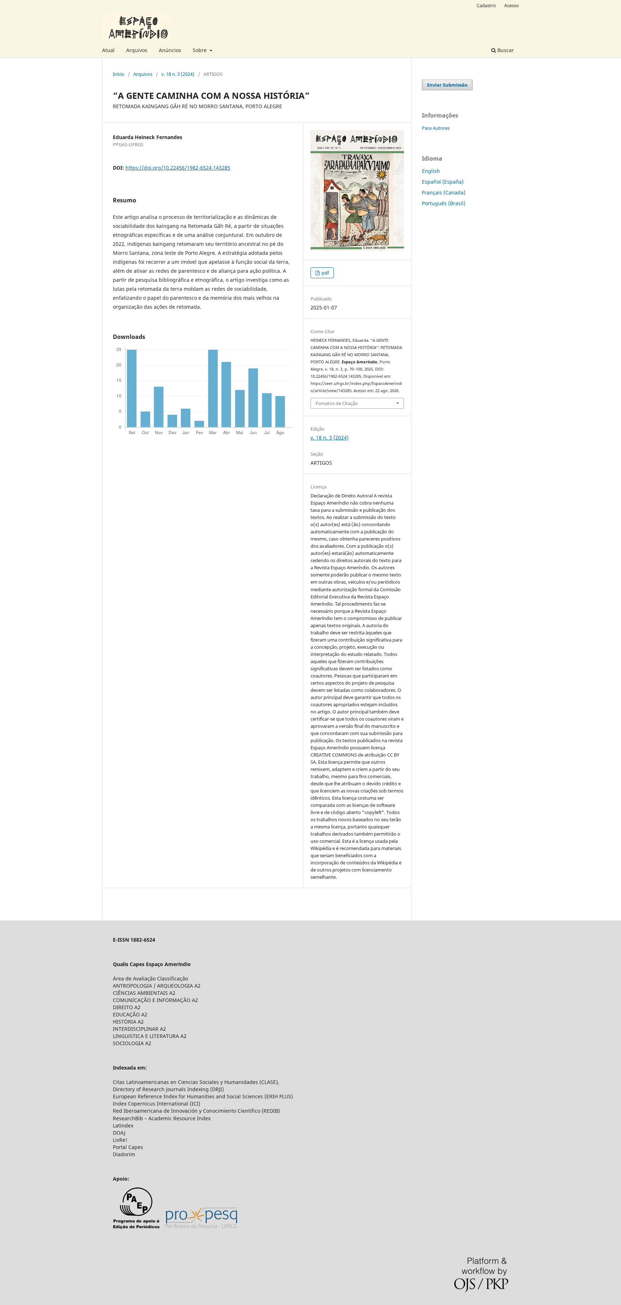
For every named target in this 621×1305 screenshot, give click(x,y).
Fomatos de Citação (337, 403)
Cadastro (486, 5)
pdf (325, 273)
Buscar (505, 50)
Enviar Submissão (447, 85)
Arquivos (136, 50)
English (431, 170)
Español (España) (443, 181)
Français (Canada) (443, 192)
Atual (108, 50)
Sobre (200, 50)
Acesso (511, 5)
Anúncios (170, 50)
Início (118, 74)
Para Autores (436, 128)
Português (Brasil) (443, 203)
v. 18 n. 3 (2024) (177, 74)
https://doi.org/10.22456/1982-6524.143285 (177, 167)
